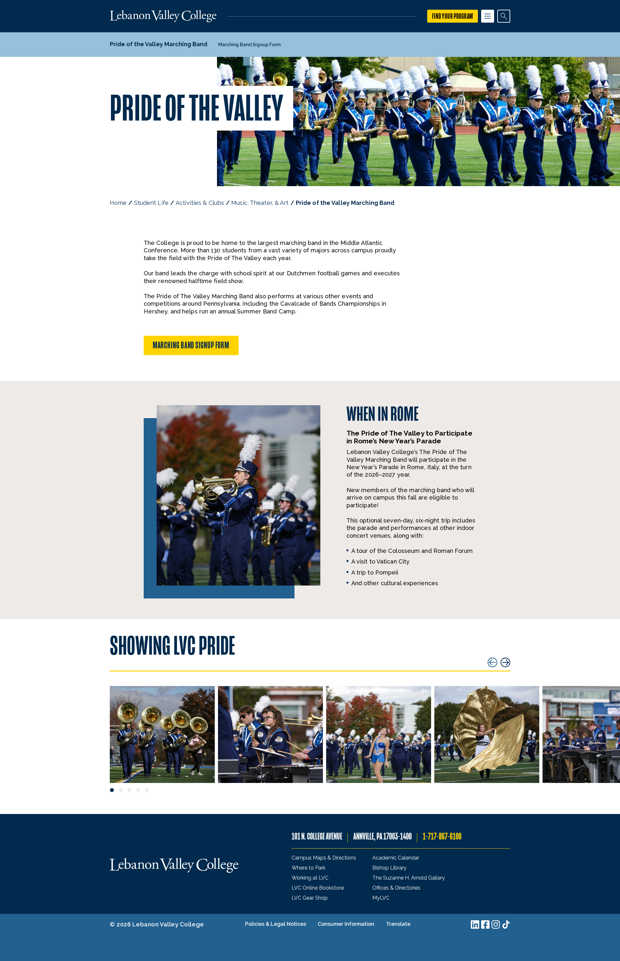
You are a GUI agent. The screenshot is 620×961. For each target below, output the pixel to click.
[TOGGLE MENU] (487, 16)
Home (118, 202)
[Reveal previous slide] (492, 662)
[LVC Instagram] (495, 924)
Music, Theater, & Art (259, 202)
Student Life (151, 202)
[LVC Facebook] (485, 924)
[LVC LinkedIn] (475, 924)
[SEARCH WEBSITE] (503, 16)
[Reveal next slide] (505, 662)
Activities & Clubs (200, 202)
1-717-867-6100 (442, 836)
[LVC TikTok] (506, 924)
